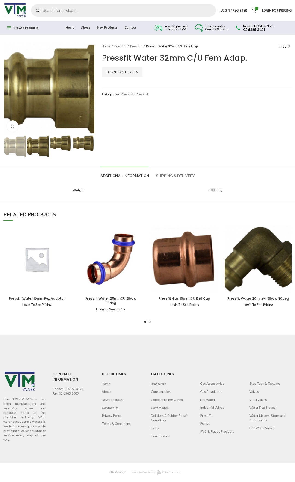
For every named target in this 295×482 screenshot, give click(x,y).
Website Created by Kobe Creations (156, 472)
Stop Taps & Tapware (264, 383)
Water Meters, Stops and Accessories (267, 418)
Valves (254, 391)
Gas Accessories (212, 383)
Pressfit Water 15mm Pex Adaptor (37, 298)
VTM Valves (258, 400)
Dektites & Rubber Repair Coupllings (169, 418)
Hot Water (207, 400)
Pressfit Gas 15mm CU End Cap (184, 298)
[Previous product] (280, 46)
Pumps (205, 423)
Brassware (158, 384)
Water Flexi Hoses (262, 407)
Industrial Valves (212, 407)
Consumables (161, 391)
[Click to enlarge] (12, 126)
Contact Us (110, 408)
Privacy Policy (111, 415)
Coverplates (160, 408)
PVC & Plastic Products (217, 431)
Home (106, 46)
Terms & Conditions (116, 423)
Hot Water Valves (262, 428)
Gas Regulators (211, 391)
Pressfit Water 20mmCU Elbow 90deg (110, 300)
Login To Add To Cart (55, 232)
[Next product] (289, 46)
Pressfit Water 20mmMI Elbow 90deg (258, 298)
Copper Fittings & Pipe (167, 400)
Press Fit (120, 46)
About (106, 391)
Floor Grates (160, 436)
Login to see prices (122, 72)
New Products (112, 400)
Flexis (155, 428)
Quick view (55, 240)
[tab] (124, 174)
